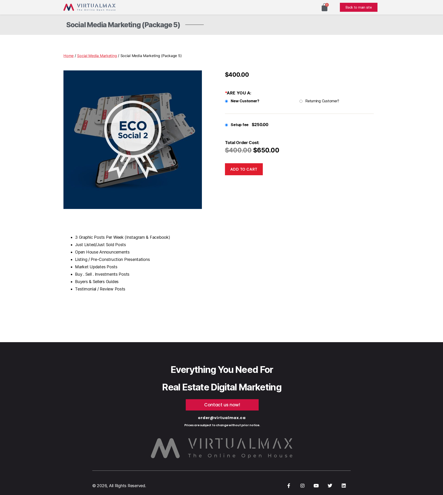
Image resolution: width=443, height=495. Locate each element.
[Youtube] (316, 485)
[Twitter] (330, 485)
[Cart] (324, 7)
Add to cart (243, 169)
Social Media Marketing (97, 55)
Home (68, 55)
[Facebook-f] (288, 485)
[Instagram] (302, 485)
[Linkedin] (343, 485)
